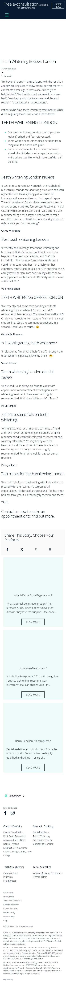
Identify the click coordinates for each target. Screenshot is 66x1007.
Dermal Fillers (40, 876)
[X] (22, 549)
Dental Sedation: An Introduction (33, 741)
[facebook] (5, 813)
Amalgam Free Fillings (14, 839)
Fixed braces (9, 880)
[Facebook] (7, 549)
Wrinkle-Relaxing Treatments (47, 873)
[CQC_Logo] (13, 983)
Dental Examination (13, 832)
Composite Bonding (43, 843)
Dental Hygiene (11, 843)
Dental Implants (41, 832)
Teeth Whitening (41, 836)
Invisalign (8, 876)
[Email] (50, 549)
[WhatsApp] (36, 549)
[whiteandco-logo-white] (34, 14)
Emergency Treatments (15, 847)
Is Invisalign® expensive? (33, 668)
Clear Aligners (10, 873)
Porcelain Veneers (42, 839)
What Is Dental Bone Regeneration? (33, 595)
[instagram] (13, 813)
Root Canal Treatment (14, 836)
